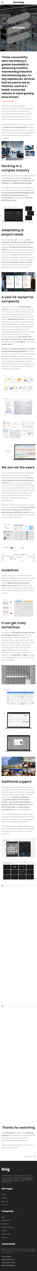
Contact (5, 1205)
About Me (5, 1201)
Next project (28, 1157)
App (3, 1217)
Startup (4, 1231)
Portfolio (5, 1198)
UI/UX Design (6, 1234)
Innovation (5, 1224)
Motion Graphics (7, 1227)
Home (4, 1194)
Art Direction (6, 1220)
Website (4, 1237)
